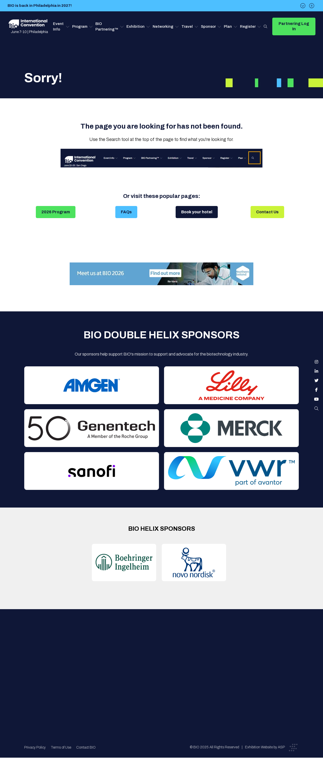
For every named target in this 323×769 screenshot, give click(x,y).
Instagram (316, 362)
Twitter (316, 380)
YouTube (316, 399)
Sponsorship (164, 677)
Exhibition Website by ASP (265, 747)
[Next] (303, 5)
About (94, 646)
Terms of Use (61, 747)
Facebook (316, 390)
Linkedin (316, 371)
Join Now (97, 667)
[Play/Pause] (311, 5)
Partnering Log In (294, 26)
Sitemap (160, 687)
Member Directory (105, 657)
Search (265, 26)
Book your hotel (196, 212)
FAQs (126, 212)
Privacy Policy (35, 747)
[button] (61, 26)
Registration (164, 667)
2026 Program (55, 212)
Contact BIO (86, 747)
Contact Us (267, 212)
